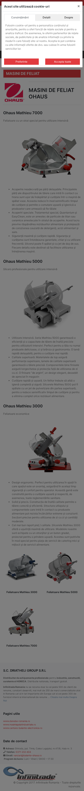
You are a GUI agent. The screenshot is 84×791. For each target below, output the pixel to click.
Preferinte (21, 61)
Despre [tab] (68, 17)
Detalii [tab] (46, 17)
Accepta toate (62, 61)
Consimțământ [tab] (20, 17)
